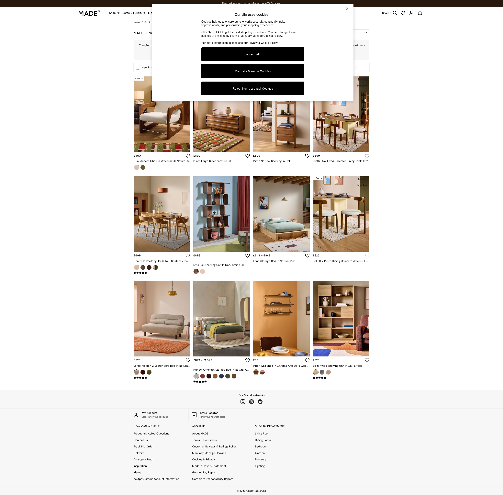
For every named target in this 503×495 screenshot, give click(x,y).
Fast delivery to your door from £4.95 (251, 3)
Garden (260, 453)
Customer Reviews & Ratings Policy (214, 446)
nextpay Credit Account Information (156, 479)
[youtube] (260, 401)
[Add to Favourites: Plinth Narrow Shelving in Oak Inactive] (307, 155)
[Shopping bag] (420, 13)
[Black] (322, 372)
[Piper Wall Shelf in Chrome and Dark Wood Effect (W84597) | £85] (281, 318)
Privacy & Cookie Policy (263, 43)
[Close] (347, 8)
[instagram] (243, 401)
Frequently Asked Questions (151, 433)
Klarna (137, 472)
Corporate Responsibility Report (212, 479)
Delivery (139, 453)
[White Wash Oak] (202, 271)
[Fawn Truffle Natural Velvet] (215, 376)
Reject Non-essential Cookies (253, 88)
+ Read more (357, 45)
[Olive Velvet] (142, 167)
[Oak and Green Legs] (155, 267)
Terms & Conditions (204, 440)
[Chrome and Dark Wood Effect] (256, 372)
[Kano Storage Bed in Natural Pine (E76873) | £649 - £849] (281, 214)
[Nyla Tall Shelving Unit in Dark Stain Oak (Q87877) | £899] (221, 214)
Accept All (253, 54)
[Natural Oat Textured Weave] (196, 376)
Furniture (260, 459)
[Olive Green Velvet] (149, 372)
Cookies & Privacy (203, 459)
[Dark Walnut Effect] (328, 372)
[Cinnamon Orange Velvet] (142, 372)
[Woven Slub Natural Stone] (136, 167)
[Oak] (136, 267)
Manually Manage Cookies (209, 453)
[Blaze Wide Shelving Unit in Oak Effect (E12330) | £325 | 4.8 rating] (341, 377)
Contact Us (141, 440)
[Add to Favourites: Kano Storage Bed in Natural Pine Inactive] (307, 255)
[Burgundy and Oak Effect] (262, 372)
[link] (388, 13)
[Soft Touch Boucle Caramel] (234, 376)
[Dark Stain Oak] (196, 271)
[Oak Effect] (315, 372)
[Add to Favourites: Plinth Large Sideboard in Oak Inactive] (247, 155)
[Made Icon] (89, 13)
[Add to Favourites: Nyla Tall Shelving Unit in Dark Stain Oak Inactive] (247, 255)
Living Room (262, 433)
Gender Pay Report (204, 472)
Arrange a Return (144, 459)
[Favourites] (402, 13)
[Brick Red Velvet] (202, 376)
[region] (252, 52)
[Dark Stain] (149, 267)
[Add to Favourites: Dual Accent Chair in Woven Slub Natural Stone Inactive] (187, 155)
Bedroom (260, 446)
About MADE (200, 433)
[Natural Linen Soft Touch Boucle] (136, 372)
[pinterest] (251, 401)
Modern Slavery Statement (209, 466)
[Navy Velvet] (221, 376)
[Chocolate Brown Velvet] (209, 376)
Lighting (260, 466)
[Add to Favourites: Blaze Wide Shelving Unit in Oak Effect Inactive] (367, 360)
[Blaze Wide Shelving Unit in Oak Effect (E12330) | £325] (341, 318)
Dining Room (263, 440)
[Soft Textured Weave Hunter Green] (227, 376)
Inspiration (140, 466)
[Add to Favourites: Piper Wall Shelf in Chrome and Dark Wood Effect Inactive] (307, 360)
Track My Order (143, 446)
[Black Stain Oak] (142, 267)
